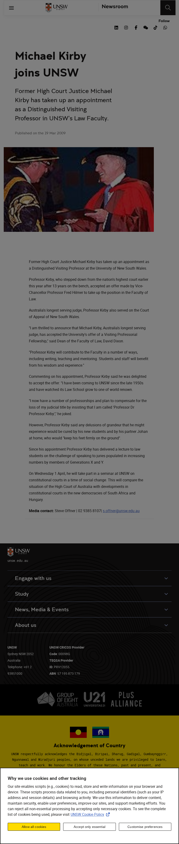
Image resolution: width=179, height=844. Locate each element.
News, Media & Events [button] (42, 609)
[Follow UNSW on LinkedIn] (116, 27)
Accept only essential (89, 827)
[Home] (57, 7)
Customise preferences (144, 827)
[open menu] (11, 7)
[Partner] (113, 7)
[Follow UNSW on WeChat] (145, 27)
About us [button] (25, 625)
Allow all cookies (34, 827)
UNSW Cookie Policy (91, 814)
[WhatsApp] (165, 27)
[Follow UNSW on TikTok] (155, 27)
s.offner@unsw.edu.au (121, 510)
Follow (164, 21)
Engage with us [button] (33, 578)
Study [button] (22, 594)
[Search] (168, 7)
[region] (89, 806)
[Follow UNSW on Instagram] (126, 27)
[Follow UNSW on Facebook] (135, 27)
